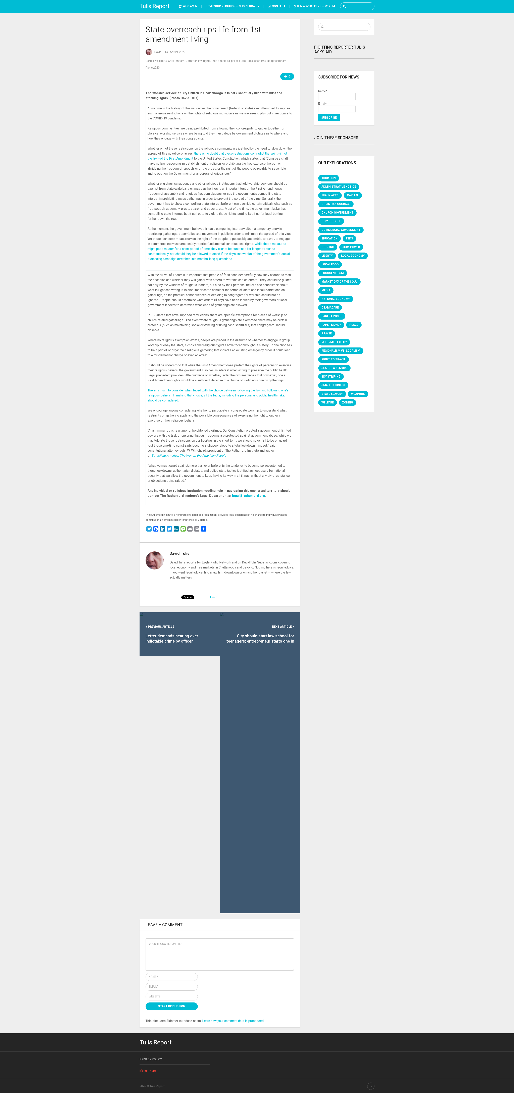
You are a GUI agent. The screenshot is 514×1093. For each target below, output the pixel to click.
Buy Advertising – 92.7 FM (315, 6)
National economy (335, 298)
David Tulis (161, 52)
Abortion (328, 178)
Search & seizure (334, 368)
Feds (349, 238)
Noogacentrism (277, 60)
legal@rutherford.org (248, 496)
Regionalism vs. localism (340, 350)
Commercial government (340, 229)
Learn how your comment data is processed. (233, 1021)
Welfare (327, 402)
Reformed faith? (334, 342)
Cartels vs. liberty (156, 60)
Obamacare (330, 307)
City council (331, 221)
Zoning (347, 402)
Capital (353, 195)
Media (325, 290)
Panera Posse (331, 316)
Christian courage (335, 204)
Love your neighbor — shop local (231, 6)
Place (353, 324)
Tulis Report (155, 6)
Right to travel (333, 359)
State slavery (332, 393)
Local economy (256, 60)
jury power (351, 247)
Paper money (331, 324)
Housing (327, 247)
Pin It (213, 597)
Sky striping (331, 376)
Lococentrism (332, 273)
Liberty (327, 255)
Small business (333, 385)
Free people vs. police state (229, 60)
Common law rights (198, 60)
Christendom (176, 60)
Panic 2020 (153, 67)
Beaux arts (330, 195)
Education (329, 238)
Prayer (326, 333)
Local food (330, 264)
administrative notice (338, 186)
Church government (337, 212)
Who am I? (189, 6)
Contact (278, 6)
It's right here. (148, 1070)
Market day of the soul (339, 281)
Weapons (358, 393)
